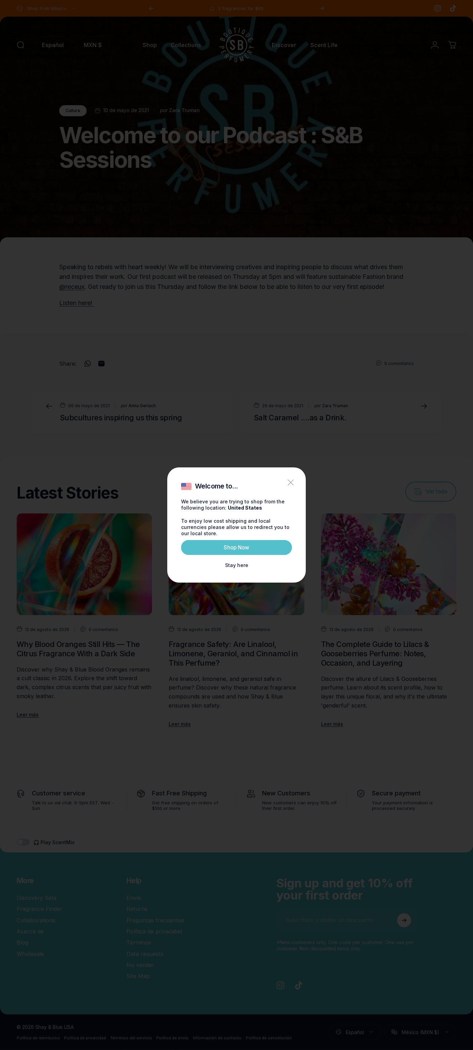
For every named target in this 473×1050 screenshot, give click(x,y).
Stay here (236, 565)
